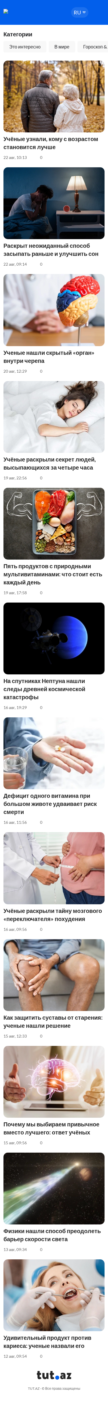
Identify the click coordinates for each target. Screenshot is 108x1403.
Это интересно (25, 46)
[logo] (20, 11)
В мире (61, 46)
